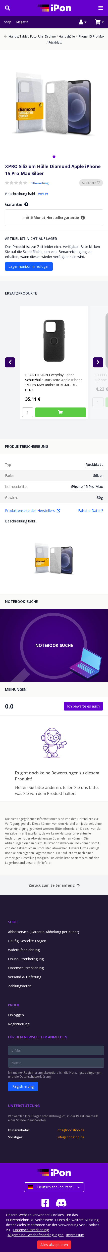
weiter (43, 193)
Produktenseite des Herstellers (30, 510)
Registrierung (18, 1024)
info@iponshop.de (71, 1137)
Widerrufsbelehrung (24, 949)
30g (100, 497)
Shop (7, 22)
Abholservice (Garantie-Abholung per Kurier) (43, 931)
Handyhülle (66, 37)
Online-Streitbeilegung (26, 958)
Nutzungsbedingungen (85, 1072)
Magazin (22, 22)
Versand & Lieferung (24, 977)
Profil (14, 1005)
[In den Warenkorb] (60, 412)
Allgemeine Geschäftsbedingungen (36, 1234)
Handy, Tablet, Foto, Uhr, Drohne (32, 37)
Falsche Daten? (90, 510)
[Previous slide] (10, 362)
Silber (98, 475)
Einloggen (16, 1015)
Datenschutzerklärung (26, 967)
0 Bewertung (39, 183)
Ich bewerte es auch (83, 706)
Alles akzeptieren (54, 1244)
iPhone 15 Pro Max (90, 37)
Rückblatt (54, 43)
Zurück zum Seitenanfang (52, 885)
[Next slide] (98, 362)
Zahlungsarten (19, 986)
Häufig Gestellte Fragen (27, 940)
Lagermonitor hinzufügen (28, 266)
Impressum (75, 1234)
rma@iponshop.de (71, 1130)
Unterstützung (24, 1105)
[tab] (53, 156)
